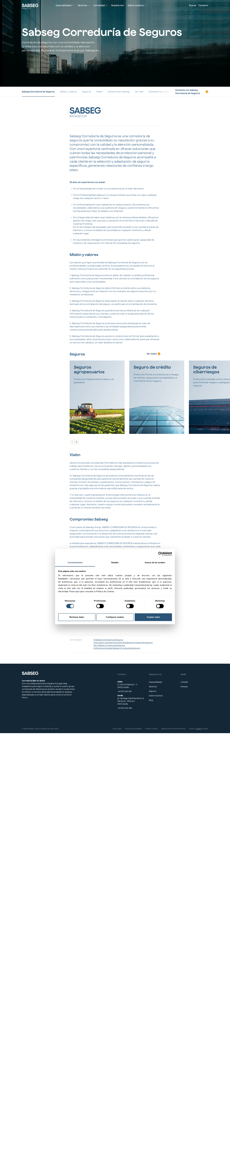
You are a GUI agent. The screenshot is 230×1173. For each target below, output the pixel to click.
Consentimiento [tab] (75, 562)
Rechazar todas (76, 617)
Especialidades (155, 682)
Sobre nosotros (156, 696)
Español (199, 729)
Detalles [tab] (115, 562)
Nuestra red (117, 5)
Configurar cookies (115, 617)
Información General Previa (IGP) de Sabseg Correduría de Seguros (123, 643)
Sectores (153, 687)
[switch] (100, 606)
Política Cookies (151, 729)
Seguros (152, 691)
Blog (151, 700)
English (205, 729)
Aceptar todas (153, 617)
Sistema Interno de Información (173, 729)
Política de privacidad (133, 729)
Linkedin (184, 682)
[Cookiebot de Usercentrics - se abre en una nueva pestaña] (160, 554)
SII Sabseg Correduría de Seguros (108, 640)
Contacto (203, 5)
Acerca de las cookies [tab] (155, 562)
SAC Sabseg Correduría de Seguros (109, 645)
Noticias (184, 687)
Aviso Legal (117, 729)
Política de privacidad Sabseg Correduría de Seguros (117, 648)
